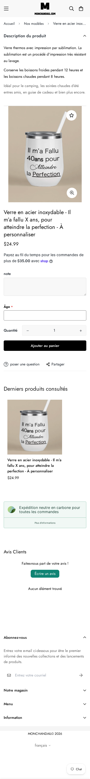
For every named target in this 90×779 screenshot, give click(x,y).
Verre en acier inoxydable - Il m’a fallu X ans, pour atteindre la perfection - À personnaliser (34, 465)
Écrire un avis (45, 573)
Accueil (9, 23)
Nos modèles (34, 23)
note (7, 273)
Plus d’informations (45, 522)
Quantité (11, 330)
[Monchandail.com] (45, 8)
